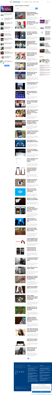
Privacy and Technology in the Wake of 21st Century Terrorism (32, 102)
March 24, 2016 (33, 46)
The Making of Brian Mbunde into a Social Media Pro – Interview (32, 23)
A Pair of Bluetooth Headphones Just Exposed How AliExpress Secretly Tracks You (8, 52)
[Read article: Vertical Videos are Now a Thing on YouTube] (20, 270)
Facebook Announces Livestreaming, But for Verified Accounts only (31, 249)
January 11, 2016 (33, 124)
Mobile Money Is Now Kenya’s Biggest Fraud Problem (8, 43)
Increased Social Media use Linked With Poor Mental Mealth (32, 259)
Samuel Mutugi (29, 104)
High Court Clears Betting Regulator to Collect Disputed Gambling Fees (8, 39)
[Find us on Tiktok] (16, 373)
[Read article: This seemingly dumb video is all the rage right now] (20, 86)
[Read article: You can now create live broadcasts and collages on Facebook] (20, 152)
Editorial (37, 1)
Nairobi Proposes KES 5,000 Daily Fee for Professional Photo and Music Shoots (8, 48)
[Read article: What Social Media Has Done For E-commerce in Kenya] (20, 94)
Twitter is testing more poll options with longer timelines (32, 160)
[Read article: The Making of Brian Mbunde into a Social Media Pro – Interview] (20, 25)
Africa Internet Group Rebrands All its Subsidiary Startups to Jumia (32, 13)
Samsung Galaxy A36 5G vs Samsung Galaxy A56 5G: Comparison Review (45, 70)
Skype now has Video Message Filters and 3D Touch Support (31, 190)
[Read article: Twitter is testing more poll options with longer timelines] (20, 162)
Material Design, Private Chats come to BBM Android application (32, 349)
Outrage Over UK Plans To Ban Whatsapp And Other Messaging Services (32, 277)
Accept (41, 391)
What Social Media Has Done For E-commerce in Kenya (32, 92)
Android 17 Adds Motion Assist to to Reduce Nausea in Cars (8, 23)
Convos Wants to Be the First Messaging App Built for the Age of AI (33, 371)
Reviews (30, 1)
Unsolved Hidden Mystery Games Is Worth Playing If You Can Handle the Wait (33, 381)
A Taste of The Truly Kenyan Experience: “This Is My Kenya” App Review (32, 132)
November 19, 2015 (33, 162)
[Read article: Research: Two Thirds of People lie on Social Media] (20, 201)
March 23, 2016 (33, 56)
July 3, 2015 (32, 322)
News (23, 1)
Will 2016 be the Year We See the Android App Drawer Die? (32, 73)
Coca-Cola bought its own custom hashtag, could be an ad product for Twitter (32, 239)
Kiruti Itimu (29, 25)
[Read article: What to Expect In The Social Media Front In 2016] (20, 143)
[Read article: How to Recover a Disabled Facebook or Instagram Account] (42, 21)
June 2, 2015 (34, 351)
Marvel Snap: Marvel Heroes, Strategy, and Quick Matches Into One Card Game (32, 373)
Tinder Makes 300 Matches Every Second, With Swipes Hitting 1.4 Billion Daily (32, 330)
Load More (6, 65)
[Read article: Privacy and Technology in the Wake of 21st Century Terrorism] (20, 104)
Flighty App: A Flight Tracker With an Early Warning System (33, 368)
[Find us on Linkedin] (23, 372)
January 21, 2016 (34, 104)
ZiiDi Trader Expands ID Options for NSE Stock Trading (8, 61)
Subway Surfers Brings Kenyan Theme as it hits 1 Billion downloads (32, 229)
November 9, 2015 (33, 183)
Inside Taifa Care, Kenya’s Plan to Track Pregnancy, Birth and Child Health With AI (8, 19)
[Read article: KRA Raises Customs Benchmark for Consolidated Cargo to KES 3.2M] (42, 44)
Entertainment (26, 1)
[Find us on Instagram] (19, 372)
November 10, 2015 (33, 222)
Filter (11, 4)
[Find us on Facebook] (16, 372)
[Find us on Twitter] (18, 372)
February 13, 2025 (46, 75)
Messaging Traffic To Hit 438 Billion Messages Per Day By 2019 (32, 308)
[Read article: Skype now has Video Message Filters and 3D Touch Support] (20, 192)
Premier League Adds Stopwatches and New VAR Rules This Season (8, 57)
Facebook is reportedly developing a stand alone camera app (32, 33)
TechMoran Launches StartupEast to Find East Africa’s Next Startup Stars (8, 34)
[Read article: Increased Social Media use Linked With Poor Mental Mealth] (20, 261)
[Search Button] (50, 2)
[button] (50, 384)
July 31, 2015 (32, 261)
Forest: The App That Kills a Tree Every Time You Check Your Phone (32, 379)
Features (34, 1)
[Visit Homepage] (15, 1)
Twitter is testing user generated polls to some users (32, 220)
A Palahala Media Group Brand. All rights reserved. (21, 388)
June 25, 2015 (33, 332)
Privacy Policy (44, 393)
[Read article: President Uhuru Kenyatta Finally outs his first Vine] (20, 289)
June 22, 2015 (33, 341)
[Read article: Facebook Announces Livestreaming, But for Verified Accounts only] (20, 251)
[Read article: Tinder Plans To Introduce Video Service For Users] (20, 342)
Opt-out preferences (39, 393)
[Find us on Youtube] (21, 372)
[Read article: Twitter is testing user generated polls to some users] (20, 222)
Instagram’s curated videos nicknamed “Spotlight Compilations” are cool (32, 122)
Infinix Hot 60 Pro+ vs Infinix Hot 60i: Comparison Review (45, 72)
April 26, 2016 (32, 35)
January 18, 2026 (33, 25)
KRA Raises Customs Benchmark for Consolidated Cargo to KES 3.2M (8, 28)
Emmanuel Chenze (30, 351)
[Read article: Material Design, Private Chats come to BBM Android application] (20, 351)
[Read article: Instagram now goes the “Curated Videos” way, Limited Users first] (20, 182)
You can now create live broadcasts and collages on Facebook (32, 150)
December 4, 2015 (33, 251)
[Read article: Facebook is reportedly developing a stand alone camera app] (20, 35)
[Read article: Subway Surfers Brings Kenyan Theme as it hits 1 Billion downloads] (20, 231)
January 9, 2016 (33, 134)
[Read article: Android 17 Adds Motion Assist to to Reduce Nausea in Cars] (42, 39)
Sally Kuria (29, 134)
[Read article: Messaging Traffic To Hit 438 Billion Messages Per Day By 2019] (20, 310)
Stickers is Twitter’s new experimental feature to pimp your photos (32, 54)
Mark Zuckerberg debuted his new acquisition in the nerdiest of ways (32, 64)
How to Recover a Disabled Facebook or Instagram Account (6, 10)
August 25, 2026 (48, 35)
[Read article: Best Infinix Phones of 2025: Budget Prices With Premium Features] (42, 60)
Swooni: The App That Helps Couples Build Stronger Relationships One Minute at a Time (33, 376)
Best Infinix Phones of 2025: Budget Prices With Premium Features (47, 61)
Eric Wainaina (29, 332)
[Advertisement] (46, 10)
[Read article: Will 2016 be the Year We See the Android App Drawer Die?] (20, 75)
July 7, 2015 (32, 300)
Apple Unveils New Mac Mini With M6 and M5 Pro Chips (8, 14)
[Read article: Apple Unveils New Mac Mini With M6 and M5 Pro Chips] (42, 28)
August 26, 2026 (48, 24)
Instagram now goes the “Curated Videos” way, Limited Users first (32, 181)
